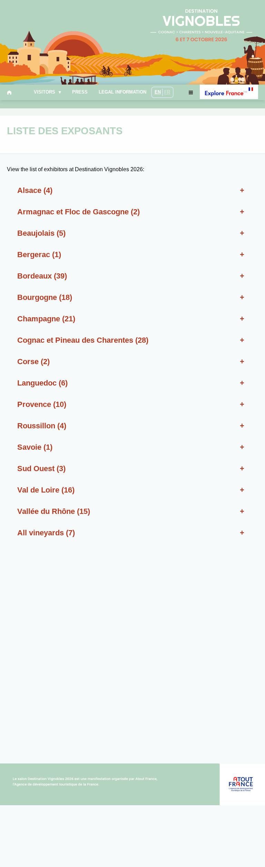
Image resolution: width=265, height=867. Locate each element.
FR (167, 92)
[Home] (10, 92)
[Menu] (190, 92)
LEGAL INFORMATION (122, 92)
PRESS (80, 92)
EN (158, 92)
